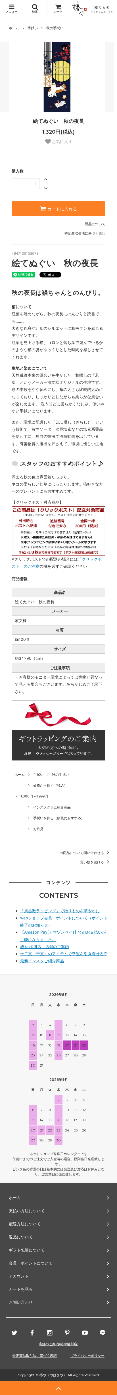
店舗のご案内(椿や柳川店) (58, 1344)
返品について (95, 224)
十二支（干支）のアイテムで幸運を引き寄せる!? (63, 953)
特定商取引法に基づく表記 (84, 233)
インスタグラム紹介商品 (52, 807)
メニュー (11, 11)
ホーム (14, 28)
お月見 (38, 829)
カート (58, 11)
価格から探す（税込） (50, 785)
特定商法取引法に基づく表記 (34, 1355)
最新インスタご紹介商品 (42, 960)
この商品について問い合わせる (80, 853)
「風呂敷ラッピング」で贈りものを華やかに (60, 910)
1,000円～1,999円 (34, 796)
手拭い (33, 28)
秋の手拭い (54, 28)
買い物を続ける (92, 862)
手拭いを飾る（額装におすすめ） (58, 818)
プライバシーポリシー (87, 1355)
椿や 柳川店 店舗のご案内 (44, 946)
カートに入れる (61, 209)
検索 (35, 11)
